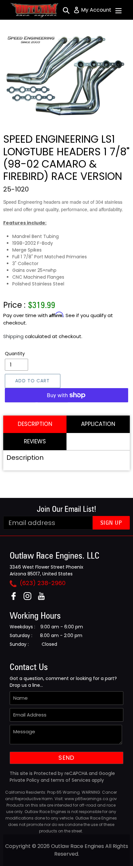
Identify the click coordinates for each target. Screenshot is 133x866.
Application (98, 424)
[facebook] (16, 598)
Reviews (35, 441)
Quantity (15, 353)
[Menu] (118, 10)
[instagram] (30, 598)
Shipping (13, 336)
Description (35, 424)
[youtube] (43, 598)
